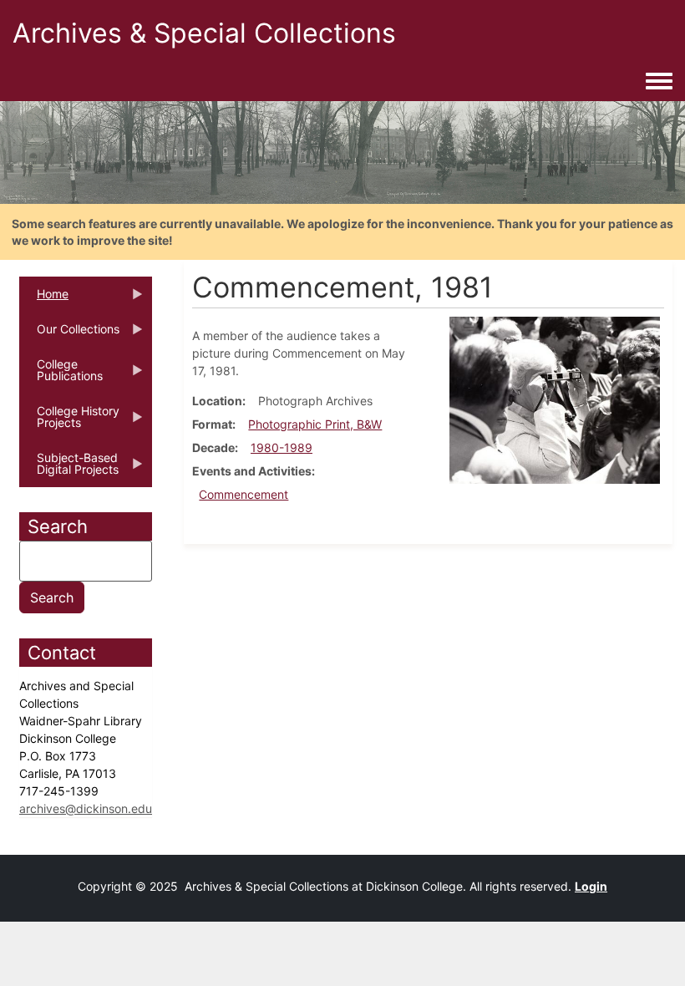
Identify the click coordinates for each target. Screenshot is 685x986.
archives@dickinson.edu (85, 808)
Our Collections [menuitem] (69, 334)
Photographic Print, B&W (315, 424)
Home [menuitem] (43, 299)
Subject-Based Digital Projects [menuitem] (69, 468)
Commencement (243, 494)
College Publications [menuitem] (61, 375)
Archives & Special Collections (204, 33)
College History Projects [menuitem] (69, 422)
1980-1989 (281, 447)
